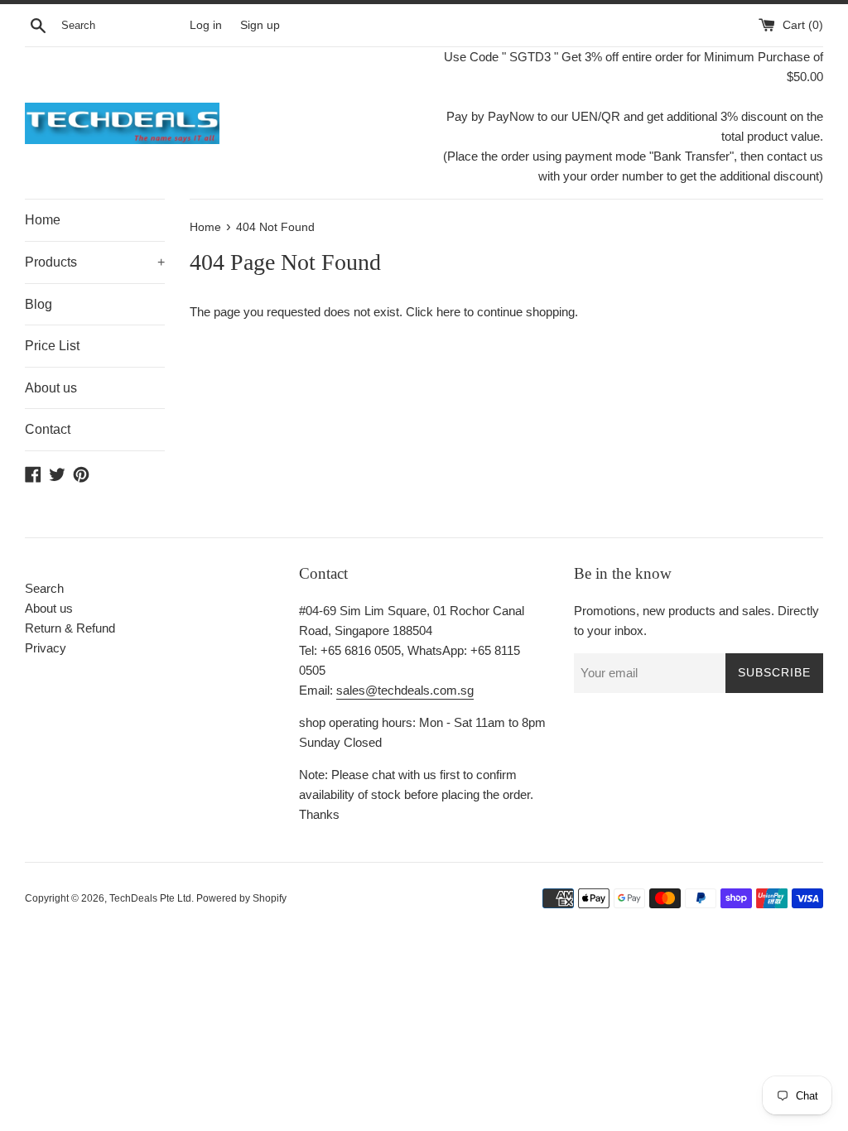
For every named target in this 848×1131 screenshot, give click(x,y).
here (448, 312)
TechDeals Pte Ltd (150, 898)
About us (51, 388)
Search (44, 588)
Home (42, 220)
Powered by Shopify (241, 898)
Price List (52, 346)
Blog (38, 304)
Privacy (45, 648)
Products (95, 262)
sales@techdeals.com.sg (405, 690)
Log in (206, 25)
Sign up (260, 25)
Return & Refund (70, 628)
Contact (47, 429)
